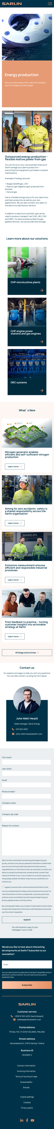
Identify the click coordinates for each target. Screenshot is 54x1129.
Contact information (26, 1065)
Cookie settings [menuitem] (27, 1097)
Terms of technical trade (26, 1076)
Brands (26, 1087)
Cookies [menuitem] (27, 1102)
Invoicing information (26, 1071)
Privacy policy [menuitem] (27, 1107)
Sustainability (26, 1082)
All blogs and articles (25, 652)
